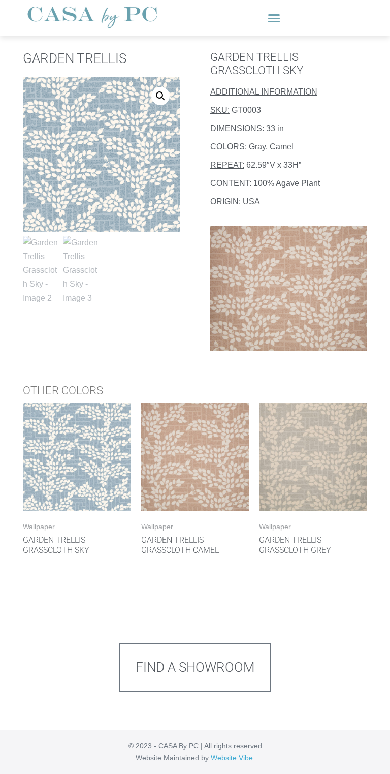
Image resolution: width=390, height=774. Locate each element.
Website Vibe (232, 758)
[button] (274, 17)
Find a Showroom (195, 667)
